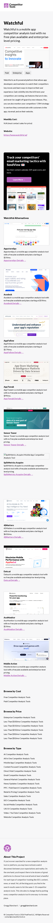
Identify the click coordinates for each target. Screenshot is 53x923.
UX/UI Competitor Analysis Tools (18, 808)
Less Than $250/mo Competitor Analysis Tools (23, 730)
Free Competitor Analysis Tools (17, 697)
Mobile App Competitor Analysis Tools (20, 762)
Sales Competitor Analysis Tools (17, 796)
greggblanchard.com (29, 905)
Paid (7, 73)
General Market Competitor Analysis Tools (22, 779)
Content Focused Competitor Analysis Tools (22, 767)
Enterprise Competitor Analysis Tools (19, 717)
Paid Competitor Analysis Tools (17, 701)
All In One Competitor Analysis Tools (19, 758)
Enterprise (17, 73)
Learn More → (19, 180)
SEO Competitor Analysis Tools (17, 800)
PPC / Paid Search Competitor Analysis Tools (23, 788)
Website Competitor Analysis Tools (19, 817)
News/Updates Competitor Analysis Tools (21, 783)
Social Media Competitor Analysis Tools (20, 804)
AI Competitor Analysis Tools (16, 754)
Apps (28, 73)
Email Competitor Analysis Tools (17, 775)
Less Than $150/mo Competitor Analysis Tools (23, 726)
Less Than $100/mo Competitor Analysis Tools (23, 721)
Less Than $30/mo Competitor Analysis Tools (23, 734)
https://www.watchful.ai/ (15, 135)
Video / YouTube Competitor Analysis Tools (22, 813)
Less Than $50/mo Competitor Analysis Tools (23, 738)
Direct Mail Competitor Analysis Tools (20, 771)
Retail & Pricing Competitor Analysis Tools (22, 792)
